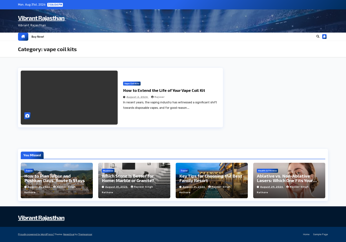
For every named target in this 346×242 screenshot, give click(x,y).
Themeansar (85, 234)
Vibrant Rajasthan (41, 17)
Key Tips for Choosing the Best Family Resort (210, 178)
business (108, 170)
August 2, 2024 (138, 97)
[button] (317, 36)
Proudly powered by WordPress (36, 234)
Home (306, 234)
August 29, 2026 (272, 186)
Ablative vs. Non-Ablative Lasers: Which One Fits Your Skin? (285, 180)
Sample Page (320, 234)
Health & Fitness (267, 170)
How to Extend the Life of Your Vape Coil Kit (164, 90)
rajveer (159, 97)
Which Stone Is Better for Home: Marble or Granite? (128, 178)
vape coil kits (131, 83)
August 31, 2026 (39, 186)
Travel (29, 170)
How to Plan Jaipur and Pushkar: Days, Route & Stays (54, 178)
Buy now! (38, 36)
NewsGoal (68, 234)
